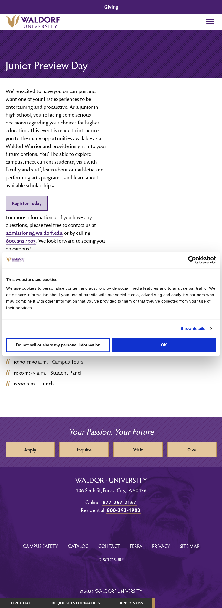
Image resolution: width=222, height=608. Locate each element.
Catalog (78, 546)
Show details (193, 328)
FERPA (136, 546)
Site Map (190, 546)
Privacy (161, 546)
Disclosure (111, 559)
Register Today (27, 203)
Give (191, 450)
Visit (138, 450)
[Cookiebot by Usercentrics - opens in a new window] (192, 260)
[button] (210, 22)
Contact (109, 546)
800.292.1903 (20, 240)
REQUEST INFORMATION (76, 603)
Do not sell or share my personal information (58, 345)
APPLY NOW (131, 603)
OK (164, 345)
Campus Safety (40, 546)
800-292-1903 (124, 509)
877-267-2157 (119, 501)
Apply (30, 450)
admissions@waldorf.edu (34, 232)
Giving (111, 7)
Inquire (84, 450)
